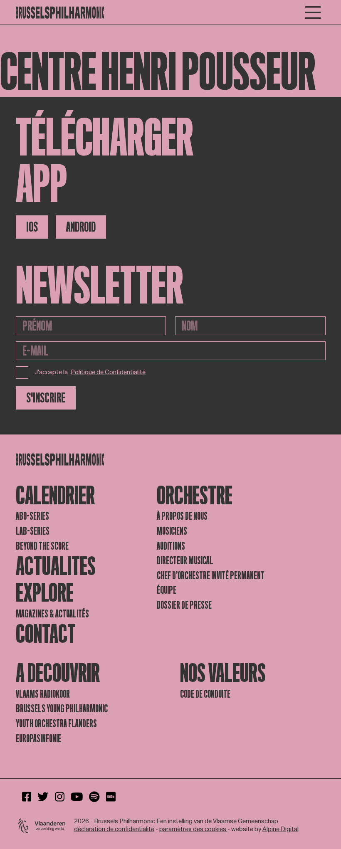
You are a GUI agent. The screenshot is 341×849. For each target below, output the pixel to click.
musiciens (172, 531)
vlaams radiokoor (43, 694)
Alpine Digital (280, 829)
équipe (166, 590)
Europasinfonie (38, 738)
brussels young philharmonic (62, 708)
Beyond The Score (42, 546)
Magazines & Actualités (52, 613)
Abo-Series (32, 516)
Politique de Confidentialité (108, 373)
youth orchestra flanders (56, 723)
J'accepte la (90, 372)
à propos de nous (182, 516)
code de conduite (205, 694)
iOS (32, 227)
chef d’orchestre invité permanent (210, 575)
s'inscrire (45, 397)
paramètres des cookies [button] (193, 829)
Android (81, 227)
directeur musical (185, 560)
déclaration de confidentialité (114, 829)
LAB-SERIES (32, 531)
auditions (171, 546)
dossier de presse (184, 605)
